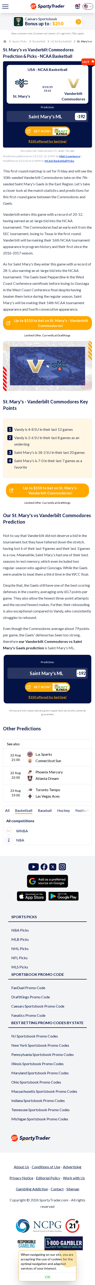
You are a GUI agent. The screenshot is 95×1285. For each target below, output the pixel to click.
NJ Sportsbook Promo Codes (34, 1036)
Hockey (63, 810)
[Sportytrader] (5, 41)
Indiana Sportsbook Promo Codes (38, 1100)
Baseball (45, 810)
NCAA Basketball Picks (59, 161)
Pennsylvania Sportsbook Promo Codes (42, 1054)
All (7, 810)
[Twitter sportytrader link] (52, 866)
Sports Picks (19, 41)
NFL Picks (19, 958)
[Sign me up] (77, 6)
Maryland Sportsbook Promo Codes (40, 1073)
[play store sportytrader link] (63, 896)
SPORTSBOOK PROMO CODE (37, 974)
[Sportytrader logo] (47, 1138)
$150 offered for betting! (47, 141)
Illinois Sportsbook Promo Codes (37, 1063)
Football (82, 810)
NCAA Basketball (61, 41)
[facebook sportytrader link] (44, 866)
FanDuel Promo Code (28, 987)
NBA (20, 840)
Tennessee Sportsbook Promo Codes (40, 1109)
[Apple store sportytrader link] (31, 896)
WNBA (22, 831)
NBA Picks (20, 930)
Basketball (39, 41)
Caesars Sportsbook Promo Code (37, 1006)
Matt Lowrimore (69, 156)
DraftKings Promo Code (30, 997)
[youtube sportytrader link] (33, 866)
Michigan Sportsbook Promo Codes (39, 1119)
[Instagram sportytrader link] (62, 866)
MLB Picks (20, 939)
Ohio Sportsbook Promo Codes (36, 1082)
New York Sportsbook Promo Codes (40, 1045)
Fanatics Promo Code (28, 1015)
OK (47, 1277)
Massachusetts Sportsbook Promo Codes (44, 1091)
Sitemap (72, 1189)
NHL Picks (20, 948)
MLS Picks (19, 967)
